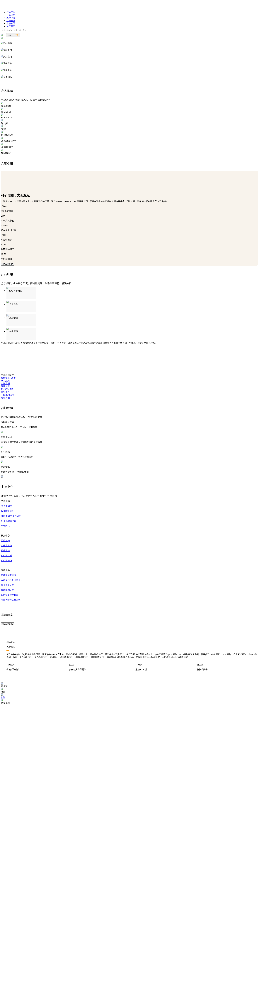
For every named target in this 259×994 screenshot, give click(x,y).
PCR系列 (5, 381)
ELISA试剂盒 (7, 389)
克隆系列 (5, 383)
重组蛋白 (5, 392)
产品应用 (10, 15)
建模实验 (5, 398)
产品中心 (10, 12)
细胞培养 (5, 386)
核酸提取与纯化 (9, 378)
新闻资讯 (10, 20)
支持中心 (10, 18)
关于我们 (10, 26)
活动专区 (10, 23)
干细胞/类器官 (8, 395)
